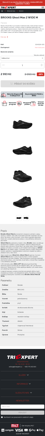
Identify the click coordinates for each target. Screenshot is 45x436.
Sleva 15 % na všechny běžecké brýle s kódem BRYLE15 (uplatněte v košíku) (22, 3)
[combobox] (23, 59)
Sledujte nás (22, 393)
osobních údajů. (28, 417)
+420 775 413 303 (30, 367)
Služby (22, 375)
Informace (22, 384)
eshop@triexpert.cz (15, 367)
